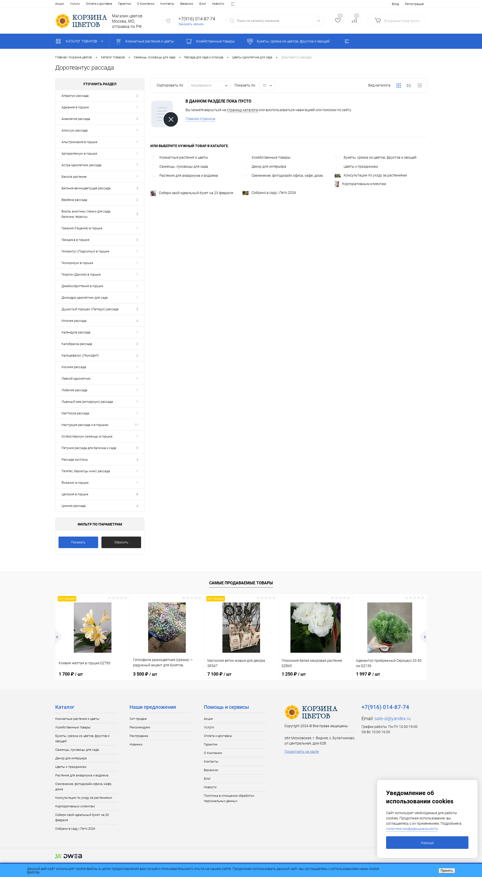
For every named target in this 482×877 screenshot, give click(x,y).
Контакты (167, 4)
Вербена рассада (74, 200)
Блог (202, 4)
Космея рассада (74, 367)
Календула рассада (76, 332)
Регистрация (414, 4)
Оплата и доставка (99, 4)
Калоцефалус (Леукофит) (80, 355)
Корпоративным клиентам (364, 184)
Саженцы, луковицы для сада (183, 166)
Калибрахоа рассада (77, 344)
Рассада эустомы (75, 459)
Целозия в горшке (75, 494)
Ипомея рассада (74, 321)
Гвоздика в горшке (75, 240)
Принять (447, 870)
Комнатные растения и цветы (183, 157)
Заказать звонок (191, 24)
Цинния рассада (74, 506)
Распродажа (139, 736)
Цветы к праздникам (361, 166)
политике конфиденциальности (412, 829)
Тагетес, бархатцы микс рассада (86, 471)
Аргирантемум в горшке (79, 153)
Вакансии (186, 4)
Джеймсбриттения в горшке (82, 286)
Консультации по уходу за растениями (375, 175)
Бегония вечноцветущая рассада (86, 188)
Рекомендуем (140, 727)
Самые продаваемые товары (241, 583)
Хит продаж (138, 719)
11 (136, 425)
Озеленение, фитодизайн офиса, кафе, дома (287, 175)
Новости (218, 4)
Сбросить (121, 542)
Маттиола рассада (75, 413)
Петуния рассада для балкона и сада (89, 448)
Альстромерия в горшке (79, 142)
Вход (395, 4)
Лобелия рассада (74, 390)
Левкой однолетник (76, 378)
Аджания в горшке (75, 107)
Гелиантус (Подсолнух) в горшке (85, 251)
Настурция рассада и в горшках (85, 425)
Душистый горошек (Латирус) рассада (90, 309)
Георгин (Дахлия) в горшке (81, 274)
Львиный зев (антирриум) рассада (87, 402)
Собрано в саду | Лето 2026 (274, 193)
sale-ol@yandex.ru (393, 718)
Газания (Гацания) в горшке (82, 228)
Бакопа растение (74, 177)
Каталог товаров (82, 41)
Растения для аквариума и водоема (188, 175)
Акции (59, 4)
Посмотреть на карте (301, 752)
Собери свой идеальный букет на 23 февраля (196, 193)
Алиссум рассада (75, 130)
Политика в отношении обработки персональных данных (229, 798)
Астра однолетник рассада (81, 165)
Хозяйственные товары (271, 157)
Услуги (75, 4)
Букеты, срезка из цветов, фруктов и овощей (380, 157)
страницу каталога (242, 110)
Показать (78, 542)
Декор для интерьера (269, 166)
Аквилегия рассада (76, 119)
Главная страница (200, 119)
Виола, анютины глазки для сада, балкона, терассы (86, 213)
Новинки (136, 744)
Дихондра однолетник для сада (85, 297)
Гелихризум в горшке (77, 263)
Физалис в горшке (75, 483)
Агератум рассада (75, 96)
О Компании (145, 4)
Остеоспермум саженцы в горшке (87, 436)
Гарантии (124, 4)
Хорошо (427, 843)
